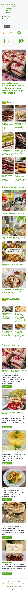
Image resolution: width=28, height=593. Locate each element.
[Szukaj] (22, 41)
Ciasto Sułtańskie (7, 562)
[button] (19, 33)
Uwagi (9, 12)
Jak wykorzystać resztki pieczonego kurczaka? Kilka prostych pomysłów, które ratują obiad (13, 291)
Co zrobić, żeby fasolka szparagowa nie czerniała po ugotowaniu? (7, 315)
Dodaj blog (22, 584)
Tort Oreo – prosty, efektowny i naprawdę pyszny (20, 152)
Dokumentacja (11, 8)
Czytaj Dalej (7, 386)
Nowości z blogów (11, 344)
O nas (9, 581)
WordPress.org (11, 6)
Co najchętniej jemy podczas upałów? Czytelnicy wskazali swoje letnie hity (13, 238)
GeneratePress (14, 590)
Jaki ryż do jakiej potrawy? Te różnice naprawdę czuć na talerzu (7, 333)
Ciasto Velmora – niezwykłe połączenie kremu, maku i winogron (7, 152)
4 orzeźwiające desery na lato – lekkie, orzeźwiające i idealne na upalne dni (13, 212)
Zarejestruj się (7, 18)
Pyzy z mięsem (6, 488)
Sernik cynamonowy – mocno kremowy (13, 524)
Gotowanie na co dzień (13, 186)
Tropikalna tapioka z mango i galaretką (13, 452)
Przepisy (6, 101)
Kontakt (13, 581)
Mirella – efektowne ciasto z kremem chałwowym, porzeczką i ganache (7, 126)
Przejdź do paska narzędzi (7, 4)
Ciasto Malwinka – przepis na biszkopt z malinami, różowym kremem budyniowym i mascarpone (13, 88)
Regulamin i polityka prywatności (10, 584)
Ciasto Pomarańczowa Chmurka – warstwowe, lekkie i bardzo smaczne (20, 178)
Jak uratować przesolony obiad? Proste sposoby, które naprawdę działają (19, 334)
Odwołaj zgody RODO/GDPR (14, 586)
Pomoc (9, 10)
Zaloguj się (7, 16)
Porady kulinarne (11, 298)
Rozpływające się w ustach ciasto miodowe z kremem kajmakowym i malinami (12, 412)
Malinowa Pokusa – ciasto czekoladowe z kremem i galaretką (7, 178)
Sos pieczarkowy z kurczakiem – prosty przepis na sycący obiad (20, 125)
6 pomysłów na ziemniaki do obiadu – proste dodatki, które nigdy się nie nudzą (13, 264)
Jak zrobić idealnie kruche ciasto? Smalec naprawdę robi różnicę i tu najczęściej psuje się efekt (20, 317)
